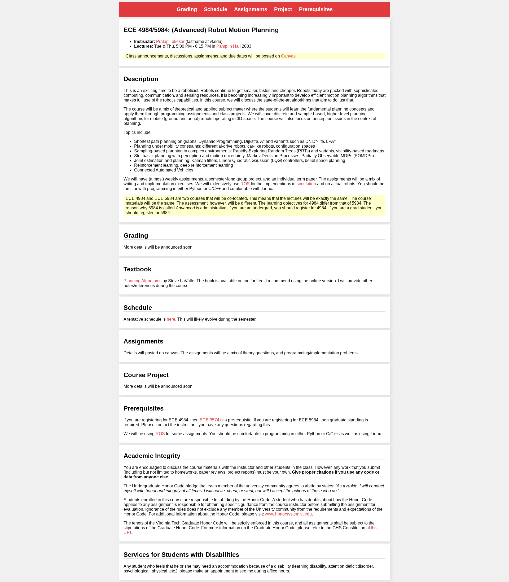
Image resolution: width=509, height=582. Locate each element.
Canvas (288, 56)
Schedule (215, 9)
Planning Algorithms (142, 281)
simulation (306, 184)
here (171, 319)
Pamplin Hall (228, 46)
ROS (245, 184)
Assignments (250, 9)
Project (283, 9)
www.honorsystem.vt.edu (288, 514)
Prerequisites (316, 9)
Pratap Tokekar (170, 41)
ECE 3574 (209, 420)
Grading (187, 9)
